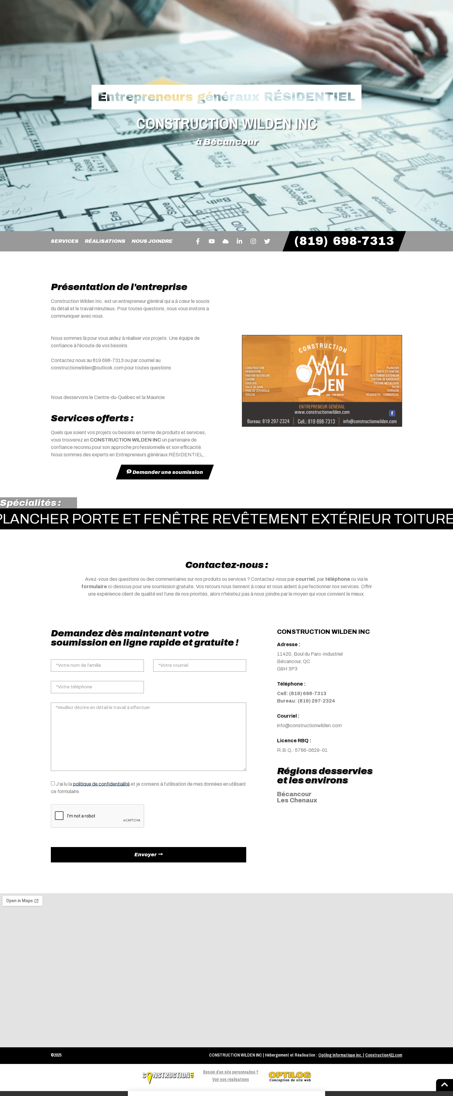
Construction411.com (383, 1055)
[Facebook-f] (198, 241)
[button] (226, 1093)
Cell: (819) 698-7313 (301, 693)
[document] (226, 1093)
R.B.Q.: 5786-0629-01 (302, 750)
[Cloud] (225, 241)
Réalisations (105, 241)
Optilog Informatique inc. (340, 1055)
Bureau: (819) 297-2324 (306, 700)
